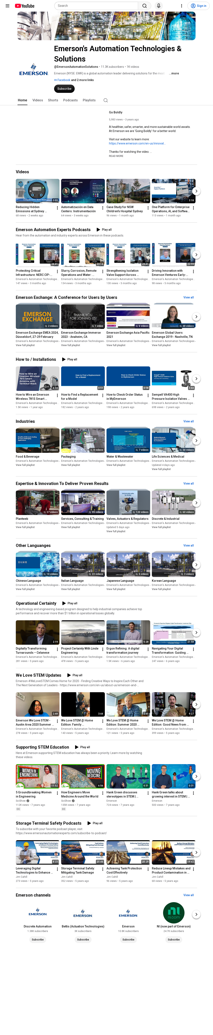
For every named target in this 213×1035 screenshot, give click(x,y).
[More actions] (57, 208)
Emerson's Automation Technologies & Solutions (44, 279)
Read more (116, 156)
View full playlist (25, 345)
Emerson (111, 800)
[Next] (196, 191)
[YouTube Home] (24, 6)
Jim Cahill (21, 876)
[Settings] (181, 5)
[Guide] (7, 5)
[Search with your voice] (159, 6)
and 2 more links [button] (82, 80)
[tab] (22, 100)
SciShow (21, 800)
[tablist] (106, 100)
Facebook (63, 80)
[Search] (144, 6)
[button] (116, 156)
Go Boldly (115, 112)
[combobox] (97, 5)
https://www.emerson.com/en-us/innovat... (137, 143)
